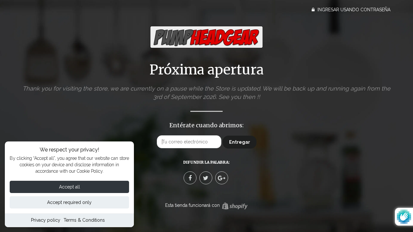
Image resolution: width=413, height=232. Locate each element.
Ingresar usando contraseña (353, 9)
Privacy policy (45, 220)
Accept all (69, 186)
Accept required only (69, 202)
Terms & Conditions (84, 220)
